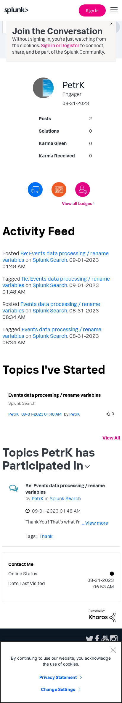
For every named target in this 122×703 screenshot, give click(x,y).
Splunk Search (50, 259)
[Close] (113, 650)
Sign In (92, 10)
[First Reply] (35, 189)
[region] (61, 672)
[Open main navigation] (114, 9)
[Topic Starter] (59, 189)
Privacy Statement (58, 677)
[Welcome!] (82, 189)
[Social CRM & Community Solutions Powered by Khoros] (102, 615)
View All (111, 438)
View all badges (77, 203)
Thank (45, 536)
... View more (95, 523)
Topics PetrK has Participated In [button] (48, 458)
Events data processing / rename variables (54, 395)
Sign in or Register (60, 45)
